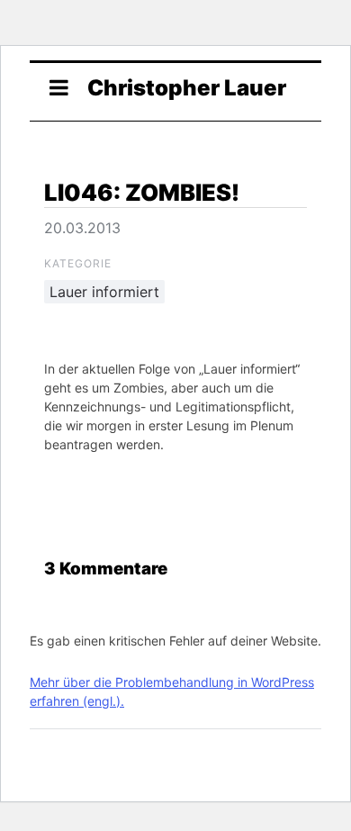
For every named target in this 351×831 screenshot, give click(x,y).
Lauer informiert (104, 292)
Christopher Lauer (186, 88)
